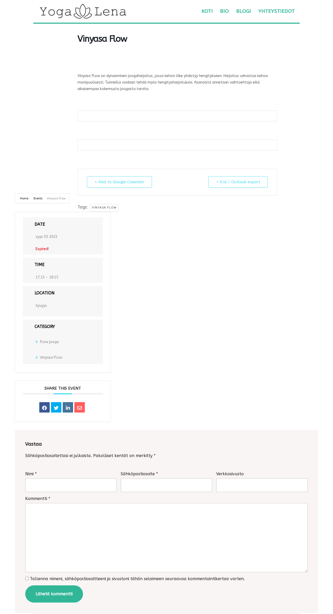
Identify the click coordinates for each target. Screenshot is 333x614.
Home (24, 198)
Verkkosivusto (230, 473)
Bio (224, 11)
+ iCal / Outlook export (238, 182)
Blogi (243, 11)
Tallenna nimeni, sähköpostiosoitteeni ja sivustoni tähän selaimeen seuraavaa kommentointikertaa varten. (137, 578)
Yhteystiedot (276, 11)
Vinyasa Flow (104, 207)
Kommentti (37, 498)
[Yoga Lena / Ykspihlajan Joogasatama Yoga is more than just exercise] (82, 11)
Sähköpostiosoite (139, 473)
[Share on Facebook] (44, 407)
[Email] (79, 407)
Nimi (31, 473)
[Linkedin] (68, 407)
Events (38, 198)
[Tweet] (56, 407)
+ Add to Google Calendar (119, 182)
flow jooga (49, 342)
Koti (207, 11)
